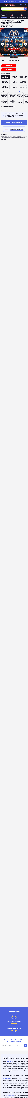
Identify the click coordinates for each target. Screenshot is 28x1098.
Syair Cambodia (10, 1095)
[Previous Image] (2, 44)
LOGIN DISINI (8, 69)
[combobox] (12, 8)
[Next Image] (25, 44)
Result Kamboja (7, 1078)
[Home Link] (9, 5)
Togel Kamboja (10, 1061)
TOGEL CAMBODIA (14, 122)
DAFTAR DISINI (8, 65)
